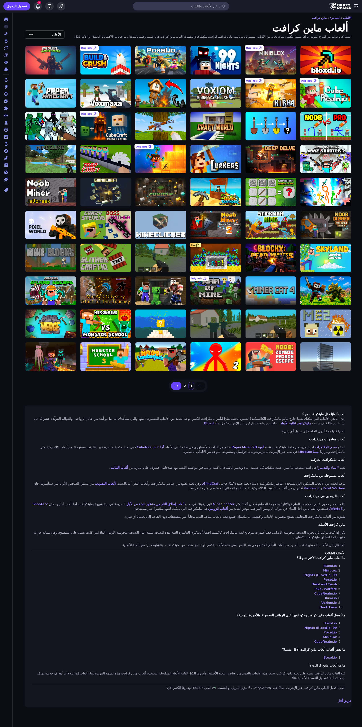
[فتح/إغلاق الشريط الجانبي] (356, 6)
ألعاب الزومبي (218, 508)
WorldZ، (336, 508)
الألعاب (347, 18)
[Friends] (61, 6)
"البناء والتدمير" (328, 467)
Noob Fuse (328, 607)
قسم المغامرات (326, 447)
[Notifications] (38, 6)
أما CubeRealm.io (150, 447)
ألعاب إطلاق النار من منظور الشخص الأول (155, 504)
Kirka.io (331, 598)
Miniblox (330, 570)
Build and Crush (324, 584)
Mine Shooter (223, 504)
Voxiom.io (311, 488)
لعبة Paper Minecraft (248, 447)
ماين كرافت (319, 18)
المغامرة (335, 18)
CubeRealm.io (325, 593)
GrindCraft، (211, 483)
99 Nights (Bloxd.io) (320, 575)
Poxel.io (330, 579)
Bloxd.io (330, 566)
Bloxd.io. (210, 423)
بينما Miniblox (308, 452)
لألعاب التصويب (105, 483)
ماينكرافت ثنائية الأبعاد (296, 423)
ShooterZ (40, 504)
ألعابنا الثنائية (119, 467)
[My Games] (49, 6)
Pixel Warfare (334, 488)
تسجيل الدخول (17, 6)
